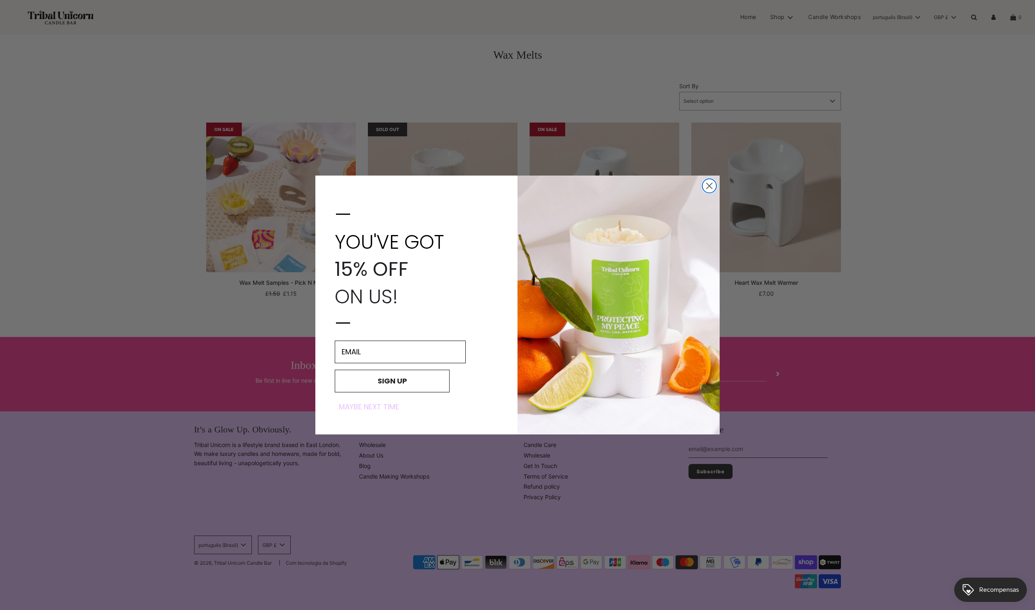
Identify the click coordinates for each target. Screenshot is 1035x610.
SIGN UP (392, 381)
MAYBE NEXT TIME (369, 407)
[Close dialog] (709, 186)
